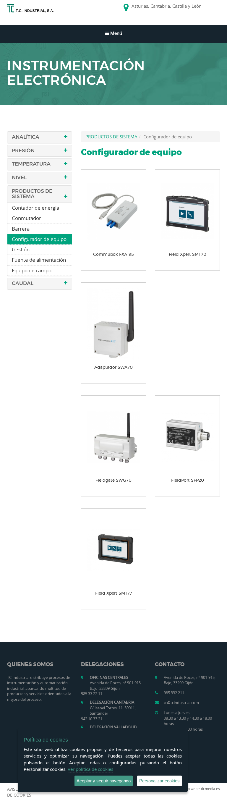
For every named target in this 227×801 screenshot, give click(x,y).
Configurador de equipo (39, 239)
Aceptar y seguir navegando (104, 780)
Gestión (21, 249)
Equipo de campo (31, 270)
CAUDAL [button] (22, 283)
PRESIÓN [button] (23, 150)
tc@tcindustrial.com (181, 702)
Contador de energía (35, 207)
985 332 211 (174, 692)
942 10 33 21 (91, 718)
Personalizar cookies (159, 780)
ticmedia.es (210, 788)
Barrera (21, 228)
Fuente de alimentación (39, 259)
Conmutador (26, 218)
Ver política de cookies (90, 769)
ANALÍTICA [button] (25, 137)
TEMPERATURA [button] (31, 163)
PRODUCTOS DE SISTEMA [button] (32, 194)
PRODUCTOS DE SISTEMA (111, 137)
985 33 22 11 (91, 693)
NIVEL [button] (19, 177)
